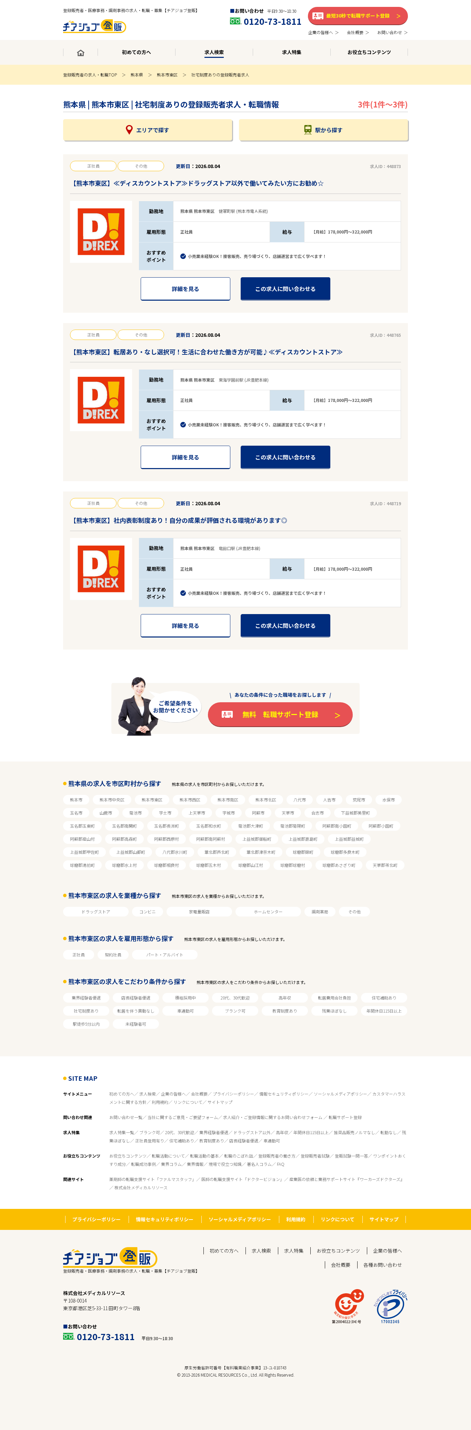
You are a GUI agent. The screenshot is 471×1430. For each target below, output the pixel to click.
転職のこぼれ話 (238, 1156)
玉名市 (76, 813)
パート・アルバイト (164, 954)
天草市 (288, 813)
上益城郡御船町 (256, 839)
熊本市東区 (167, 74)
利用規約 (160, 1102)
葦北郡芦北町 (216, 852)
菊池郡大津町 (250, 826)
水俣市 (388, 799)
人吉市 (329, 799)
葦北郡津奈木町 (261, 852)
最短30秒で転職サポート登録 (358, 15)
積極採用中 (185, 998)
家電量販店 (199, 911)
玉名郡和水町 (208, 826)
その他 (354, 911)
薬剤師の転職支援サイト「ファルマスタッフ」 (152, 1179)
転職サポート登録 (345, 1117)
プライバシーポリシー (233, 1094)
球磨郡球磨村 (292, 865)
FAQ (280, 1164)
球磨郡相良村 (166, 865)
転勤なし (388, 1132)
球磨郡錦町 (303, 852)
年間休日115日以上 (384, 1011)
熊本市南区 (228, 799)
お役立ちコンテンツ (128, 1156)
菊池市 (135, 813)
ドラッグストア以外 (252, 1132)
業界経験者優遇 (86, 998)
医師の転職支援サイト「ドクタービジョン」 (242, 1179)
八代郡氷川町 (174, 852)
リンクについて (187, 1102)
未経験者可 (136, 1024)
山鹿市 (106, 813)
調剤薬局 (320, 911)
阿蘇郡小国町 (381, 826)
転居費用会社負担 (334, 998)
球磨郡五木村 (208, 865)
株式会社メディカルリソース (141, 1187)
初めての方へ (121, 1094)
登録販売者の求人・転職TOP (90, 74)
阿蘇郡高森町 (124, 839)
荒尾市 (359, 799)
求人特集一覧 (121, 1132)
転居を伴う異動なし (135, 1011)
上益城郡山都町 (130, 852)
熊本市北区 (265, 799)
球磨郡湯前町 (82, 865)
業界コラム (171, 1164)
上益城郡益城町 (349, 839)
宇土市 (165, 813)
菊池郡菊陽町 (292, 826)
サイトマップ (220, 1102)
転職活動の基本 (204, 1156)
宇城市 (228, 813)
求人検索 (147, 1094)
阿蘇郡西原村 (166, 839)
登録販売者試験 (315, 1156)
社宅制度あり (86, 1011)
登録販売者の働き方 (276, 1156)
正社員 (78, 954)
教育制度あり (284, 1011)
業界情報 (195, 1164)
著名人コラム (259, 1164)
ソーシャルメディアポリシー (340, 1094)
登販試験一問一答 (351, 1156)
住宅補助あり (384, 998)
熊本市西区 (190, 799)
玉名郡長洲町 (166, 826)
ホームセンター (268, 911)
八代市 (299, 799)
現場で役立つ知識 (225, 1164)
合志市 (317, 813)
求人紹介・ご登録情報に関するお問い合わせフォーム (273, 1117)
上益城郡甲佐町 (84, 852)
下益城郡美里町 (355, 813)
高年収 (285, 998)
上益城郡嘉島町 (303, 839)
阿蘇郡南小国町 (336, 826)
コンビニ (147, 911)
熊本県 (137, 74)
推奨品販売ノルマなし (354, 1132)
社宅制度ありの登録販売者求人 (220, 74)
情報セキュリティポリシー (284, 1094)
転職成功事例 (143, 1164)
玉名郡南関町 (124, 826)
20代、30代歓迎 (235, 998)
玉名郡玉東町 (82, 826)
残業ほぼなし (334, 1011)
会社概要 (199, 1094)
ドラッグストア (95, 911)
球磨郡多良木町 (345, 852)
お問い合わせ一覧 (125, 1117)
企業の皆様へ (173, 1094)
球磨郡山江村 (250, 865)
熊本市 (76, 799)
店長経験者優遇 (135, 998)
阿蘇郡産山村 (82, 839)
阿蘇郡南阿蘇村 (210, 839)
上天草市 (197, 813)
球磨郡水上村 (124, 865)
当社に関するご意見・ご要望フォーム (183, 1117)
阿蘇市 (258, 813)
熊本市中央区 (112, 799)
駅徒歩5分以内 (86, 1024)
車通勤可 (185, 1011)
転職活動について (168, 1156)
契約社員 (113, 954)
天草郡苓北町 (385, 865)
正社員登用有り (149, 1140)
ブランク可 (235, 1011)
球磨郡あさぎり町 (338, 865)
